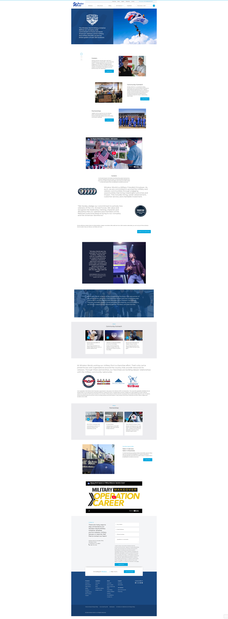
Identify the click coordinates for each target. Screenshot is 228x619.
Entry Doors (100, 5)
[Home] (78, 4)
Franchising (109, 589)
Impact (87, 595)
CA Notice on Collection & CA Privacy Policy (125, 606)
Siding (109, 5)
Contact (132, 1)
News (96, 584)
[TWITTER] (137, 583)
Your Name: (119, 524)
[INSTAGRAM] (138, 583)
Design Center (98, 590)
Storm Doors (88, 593)
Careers (109, 593)
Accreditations (110, 595)
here (121, 560)
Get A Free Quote (122, 589)
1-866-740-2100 (93, 545)
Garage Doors (88, 591)
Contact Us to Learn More (144, 231)
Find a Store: (140, 5)
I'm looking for (97, 571)
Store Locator (110, 584)
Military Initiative (110, 591)
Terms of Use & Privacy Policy (91, 606)
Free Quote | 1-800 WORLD (146, 1)
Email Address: (120, 529)
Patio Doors (88, 586)
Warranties (128, 1)
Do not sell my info (104, 606)
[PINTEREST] (140, 583)
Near (112, 571)
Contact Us (109, 596)
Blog (96, 586)
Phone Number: (120, 534)
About (119, 1)
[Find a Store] (154, 6)
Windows (90, 5)
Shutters (87, 590)
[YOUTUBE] (142, 583)
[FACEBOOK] (135, 583)
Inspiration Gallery (99, 588)
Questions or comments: (122, 539)
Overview (97, 583)
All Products (119, 5)
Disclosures (112, 606)
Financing (114, 1)
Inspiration (129, 5)
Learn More (109, 71)
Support (122, 1)
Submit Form (121, 564)
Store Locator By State (111, 587)
